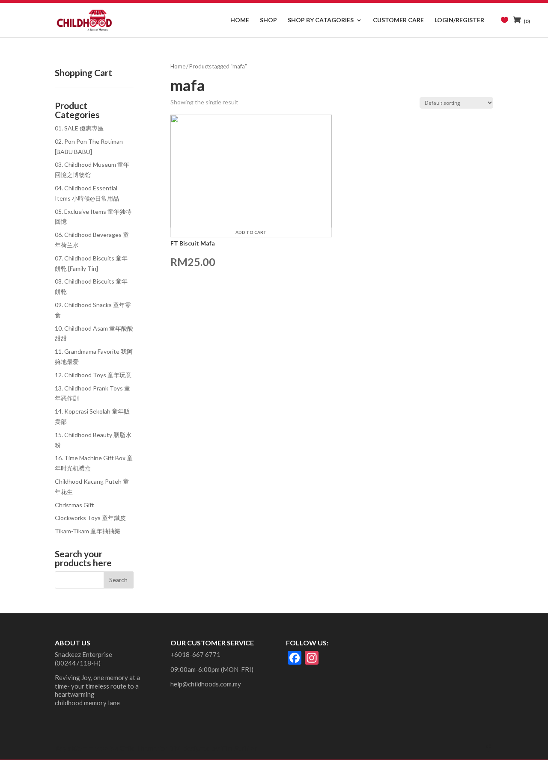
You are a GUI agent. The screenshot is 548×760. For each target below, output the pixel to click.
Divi (175, 748)
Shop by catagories (321, 20)
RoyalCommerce (81, 748)
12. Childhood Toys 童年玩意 (93, 375)
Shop (268, 20)
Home (239, 20)
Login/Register (459, 20)
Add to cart (251, 232)
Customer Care (398, 20)
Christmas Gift (74, 505)
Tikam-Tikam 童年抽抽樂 (87, 531)
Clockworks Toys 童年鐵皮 (90, 517)
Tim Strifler (238, 748)
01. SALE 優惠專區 (79, 128)
